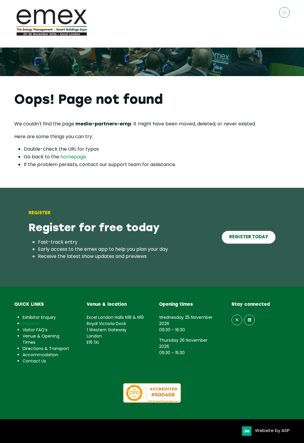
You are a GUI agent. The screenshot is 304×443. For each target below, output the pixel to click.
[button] (284, 12)
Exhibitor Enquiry (39, 317)
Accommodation (40, 355)
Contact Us (34, 361)
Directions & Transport (46, 349)
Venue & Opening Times (41, 339)
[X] (237, 320)
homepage (73, 157)
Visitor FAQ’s (35, 330)
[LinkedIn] (249, 320)
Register (31, 324)
